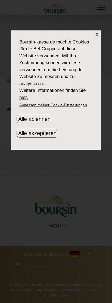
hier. (23, 97)
